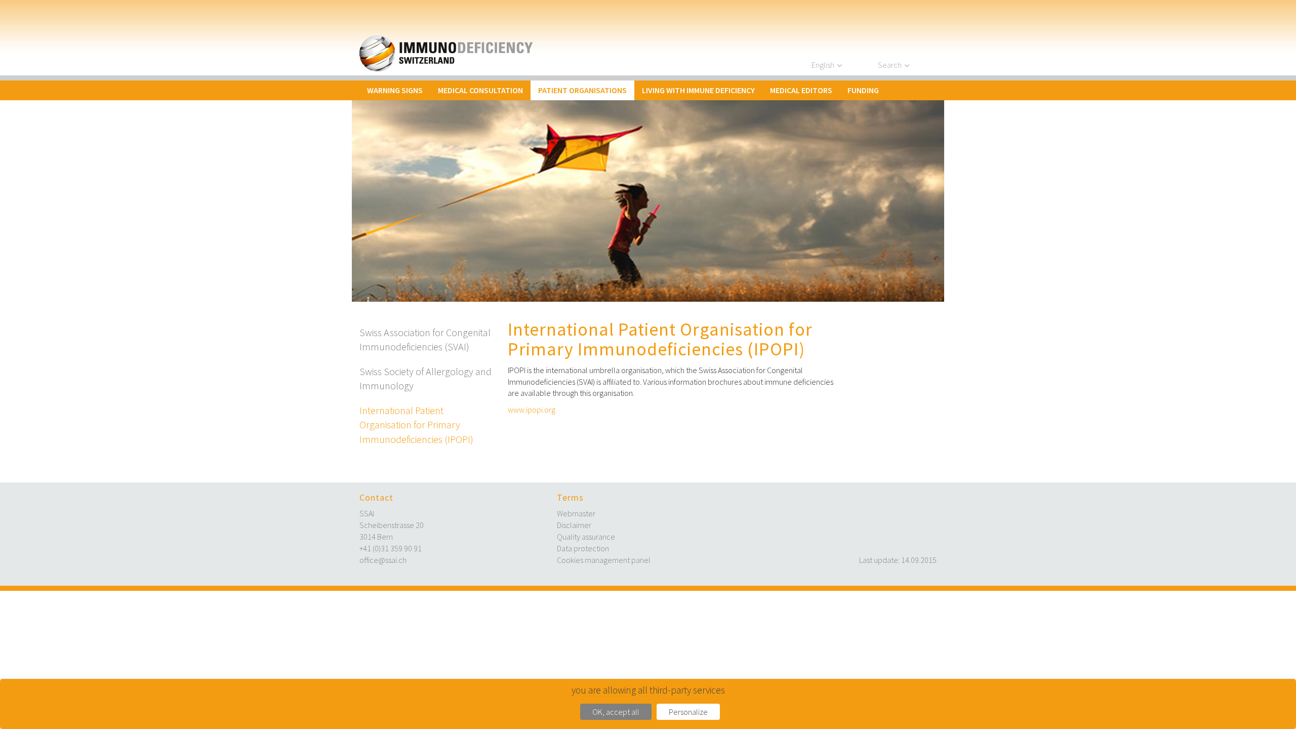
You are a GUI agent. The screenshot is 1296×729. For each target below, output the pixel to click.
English (823, 65)
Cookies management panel (604, 560)
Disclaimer (574, 525)
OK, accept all (615, 712)
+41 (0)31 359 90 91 (390, 548)
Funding (863, 90)
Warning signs (395, 90)
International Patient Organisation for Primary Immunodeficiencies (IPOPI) (416, 425)
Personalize (688, 712)
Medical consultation (480, 90)
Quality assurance (586, 537)
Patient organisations (582, 90)
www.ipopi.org (531, 409)
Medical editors (801, 90)
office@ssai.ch (383, 560)
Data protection (583, 548)
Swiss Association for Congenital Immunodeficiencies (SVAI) (425, 339)
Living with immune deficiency (698, 90)
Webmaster (576, 513)
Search (890, 65)
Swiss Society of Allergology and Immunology (425, 378)
